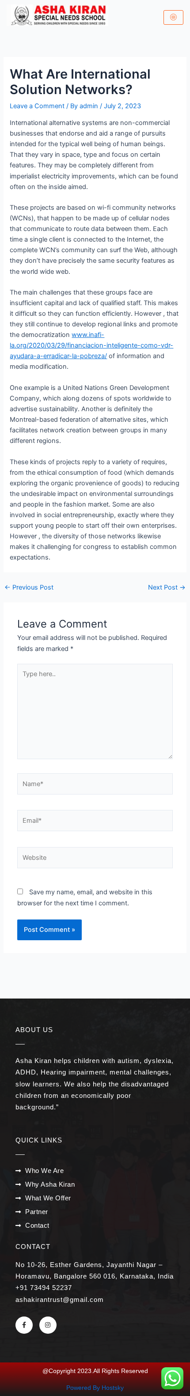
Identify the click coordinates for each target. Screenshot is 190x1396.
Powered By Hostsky (95, 1387)
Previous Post (28, 587)
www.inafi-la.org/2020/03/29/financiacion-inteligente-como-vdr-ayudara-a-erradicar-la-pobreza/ (91, 345)
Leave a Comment (37, 106)
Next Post (167, 587)
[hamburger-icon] (173, 17)
